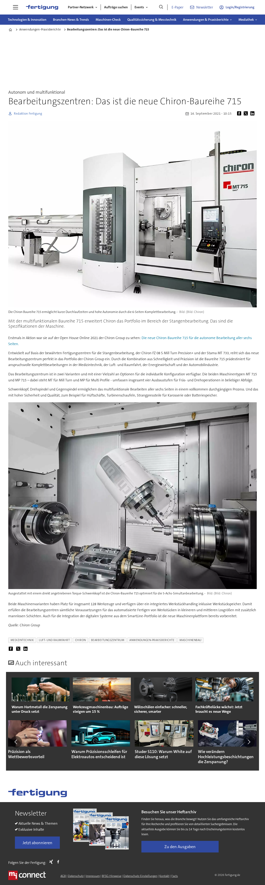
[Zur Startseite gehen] (42, 7)
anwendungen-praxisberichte (151, 640)
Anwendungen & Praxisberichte (206, 19)
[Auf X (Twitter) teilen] (246, 113)
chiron (80, 640)
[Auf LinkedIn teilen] (253, 113)
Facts (174, 876)
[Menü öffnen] (15, 7)
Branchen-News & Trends (71, 19)
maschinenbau (190, 640)
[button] (16, 742)
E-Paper (177, 7)
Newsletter (204, 7)
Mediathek (246, 19)
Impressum (93, 876)
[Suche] (161, 7)
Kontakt (164, 876)
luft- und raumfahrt (54, 640)
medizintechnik (22, 640)
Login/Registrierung (240, 7)
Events (139, 7)
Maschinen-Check (108, 19)
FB (59, 862)
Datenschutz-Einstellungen (140, 876)
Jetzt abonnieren (37, 842)
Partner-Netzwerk (81, 7)
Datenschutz (76, 876)
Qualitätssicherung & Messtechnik (151, 19)
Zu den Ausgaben (180, 846)
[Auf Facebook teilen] (240, 113)
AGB (63, 876)
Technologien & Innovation (27, 19)
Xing (52, 862)
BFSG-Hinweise (111, 876)
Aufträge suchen (116, 7)
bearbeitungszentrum (107, 640)
